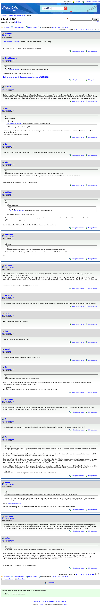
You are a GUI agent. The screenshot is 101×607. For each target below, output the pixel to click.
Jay (6, 367)
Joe (6, 108)
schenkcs (8, 266)
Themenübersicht (19, 27)
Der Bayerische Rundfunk (11, 42)
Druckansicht (51, 582)
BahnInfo (66, 604)
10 (90, 29)
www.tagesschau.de (14, 503)
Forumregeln (62, 601)
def (6, 144)
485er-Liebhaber (11, 58)
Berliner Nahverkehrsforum (17, 15)
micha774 (8, 295)
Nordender (9, 399)
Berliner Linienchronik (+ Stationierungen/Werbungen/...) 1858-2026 (26, 77)
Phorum (41, 604)
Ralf (6, 331)
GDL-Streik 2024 (7, 36)
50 (55, 27)
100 (59, 27)
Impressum (37, 601)
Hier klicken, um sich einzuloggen (13, 594)
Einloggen (78, 1)
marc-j (7, 349)
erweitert (97, 21)
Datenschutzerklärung (49, 601)
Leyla (7, 313)
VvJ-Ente (17, 22)
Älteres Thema (21, 579)
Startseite (4, 15)
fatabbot (8, 162)
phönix (7, 483)
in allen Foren (65, 27)
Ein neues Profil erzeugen (92, 1)
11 (93, 29)
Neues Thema (32, 27)
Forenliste (6, 27)
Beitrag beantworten (78, 51)
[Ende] (99, 29)
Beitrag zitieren (92, 51)
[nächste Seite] (96, 29)
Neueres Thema (8, 579)
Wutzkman (9, 235)
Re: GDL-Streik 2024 (8, 60)
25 (53, 27)
